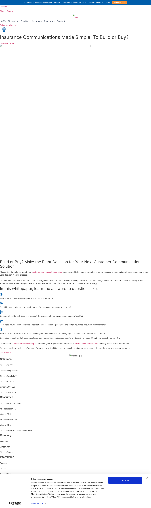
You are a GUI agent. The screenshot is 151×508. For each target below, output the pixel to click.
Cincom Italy (5, 447)
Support (10, 11)
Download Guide (119, 3)
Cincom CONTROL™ (9, 392)
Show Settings (37, 503)
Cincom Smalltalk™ (8, 376)
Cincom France (6, 452)
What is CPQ (5, 414)
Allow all (125, 480)
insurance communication (86, 343)
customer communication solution (47, 272)
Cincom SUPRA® (7, 387)
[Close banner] (147, 478)
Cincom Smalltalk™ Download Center (16, 430)
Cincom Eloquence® (8, 371)
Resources (49, 21)
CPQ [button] (3, 21)
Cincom (3, 6)
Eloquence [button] (13, 21)
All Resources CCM (8, 420)
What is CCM (5, 425)
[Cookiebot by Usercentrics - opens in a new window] (15, 503)
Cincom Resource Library (10, 403)
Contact (61, 21)
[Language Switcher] (4, 29)
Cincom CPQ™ (6, 365)
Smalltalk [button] (25, 21)
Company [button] (37, 21)
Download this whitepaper (24, 343)
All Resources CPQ (8, 409)
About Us (4, 441)
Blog (2, 11)
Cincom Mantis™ (7, 382)
